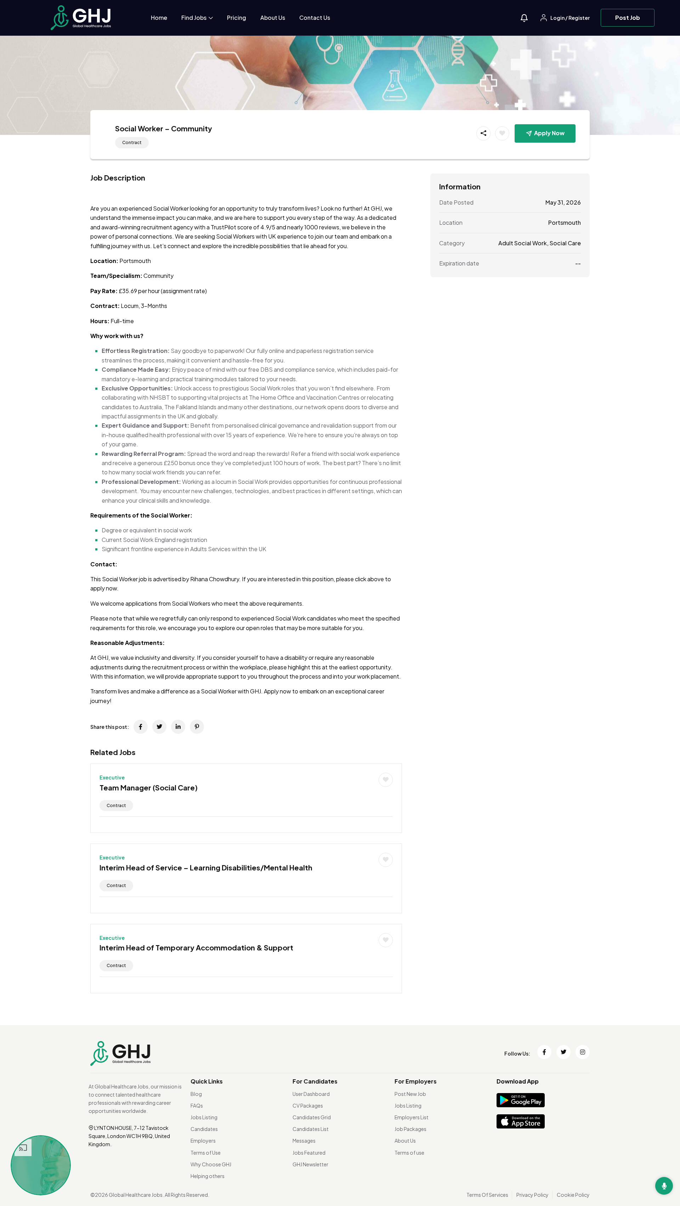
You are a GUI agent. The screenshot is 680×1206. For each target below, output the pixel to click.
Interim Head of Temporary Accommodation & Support (196, 947)
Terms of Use (206, 1152)
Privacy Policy (532, 1195)
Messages (304, 1140)
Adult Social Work (522, 242)
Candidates (204, 1129)
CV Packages (308, 1105)
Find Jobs (194, 17)
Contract (132, 142)
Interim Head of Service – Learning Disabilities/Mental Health (206, 867)
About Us (272, 17)
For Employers (416, 1081)
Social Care (565, 242)
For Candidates (315, 1081)
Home (159, 17)
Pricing (236, 17)
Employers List (412, 1117)
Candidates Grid (312, 1117)
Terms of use (409, 1152)
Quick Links (207, 1081)
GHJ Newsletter (310, 1164)
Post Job (627, 17)
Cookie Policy (573, 1195)
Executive (112, 777)
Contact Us (314, 17)
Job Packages (410, 1129)
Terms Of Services (487, 1195)
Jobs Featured (309, 1152)
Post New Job (410, 1094)
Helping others (208, 1176)
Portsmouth (564, 222)
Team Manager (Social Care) (149, 787)
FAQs (197, 1105)
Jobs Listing (204, 1117)
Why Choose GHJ (211, 1164)
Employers (203, 1140)
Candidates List (311, 1129)
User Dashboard (311, 1094)
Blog (196, 1094)
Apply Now (549, 133)
